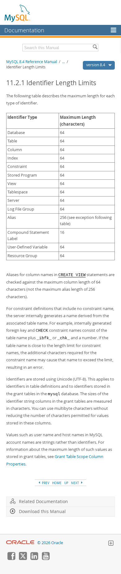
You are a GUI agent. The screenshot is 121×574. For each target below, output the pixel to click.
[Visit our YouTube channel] (46, 558)
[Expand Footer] (111, 544)
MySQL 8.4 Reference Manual (31, 61)
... (63, 61)
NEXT (75, 483)
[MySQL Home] (18, 13)
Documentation (24, 30)
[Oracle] (20, 542)
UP (66, 483)
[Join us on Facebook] (11, 558)
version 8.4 (96, 64)
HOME (56, 483)
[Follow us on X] (23, 558)
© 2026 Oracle (50, 542)
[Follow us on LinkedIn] (34, 558)
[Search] (95, 47)
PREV (45, 483)
